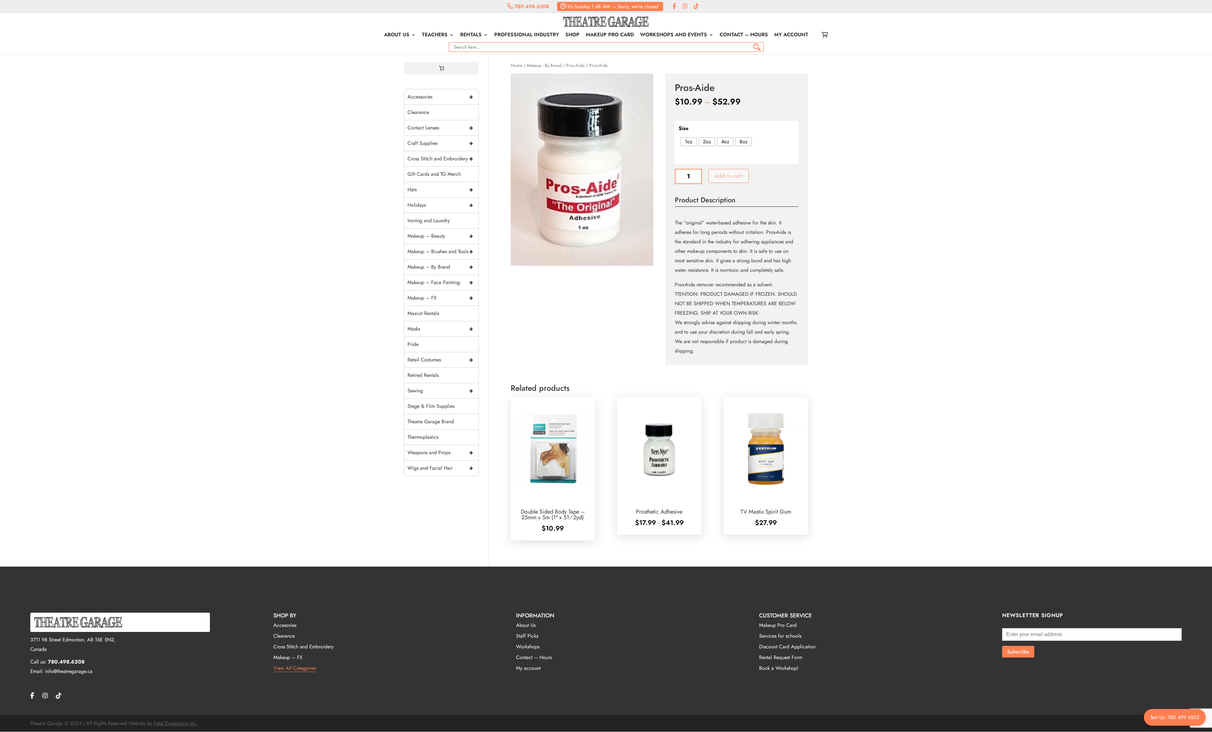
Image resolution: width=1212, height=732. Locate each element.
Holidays (440, 205)
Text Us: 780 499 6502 (1174, 717)
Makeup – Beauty (440, 236)
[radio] (689, 142)
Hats (440, 189)
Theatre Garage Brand (430, 421)
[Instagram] (684, 6)
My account (791, 35)
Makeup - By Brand (544, 65)
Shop (572, 35)
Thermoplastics (422, 437)
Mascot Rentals (423, 313)
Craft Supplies (440, 143)
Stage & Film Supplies (430, 406)
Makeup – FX (440, 297)
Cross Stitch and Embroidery (440, 158)
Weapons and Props (440, 452)
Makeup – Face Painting (440, 282)
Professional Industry (526, 35)
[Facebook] (674, 6)
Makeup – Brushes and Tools (440, 251)
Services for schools (780, 636)
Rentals (471, 35)
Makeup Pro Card (610, 35)
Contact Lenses (440, 127)
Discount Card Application (787, 646)
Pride (413, 344)
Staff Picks (527, 636)
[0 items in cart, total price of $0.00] (441, 68)
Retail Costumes (440, 359)
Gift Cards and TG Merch (434, 174)
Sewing (440, 390)
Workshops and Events (673, 35)
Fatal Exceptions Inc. (176, 723)
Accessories (440, 96)
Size (683, 128)
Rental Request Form (780, 657)
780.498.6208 (531, 6)
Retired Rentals (423, 375)
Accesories (284, 625)
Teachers (435, 35)
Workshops (527, 646)
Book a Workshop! (779, 668)
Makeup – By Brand (440, 266)
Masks (440, 328)
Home (516, 65)
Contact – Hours (744, 35)
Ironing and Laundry (428, 220)
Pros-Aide (575, 65)
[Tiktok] (696, 6)
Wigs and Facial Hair (440, 468)
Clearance (418, 112)
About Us (396, 35)
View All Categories (294, 668)
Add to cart (729, 176)
